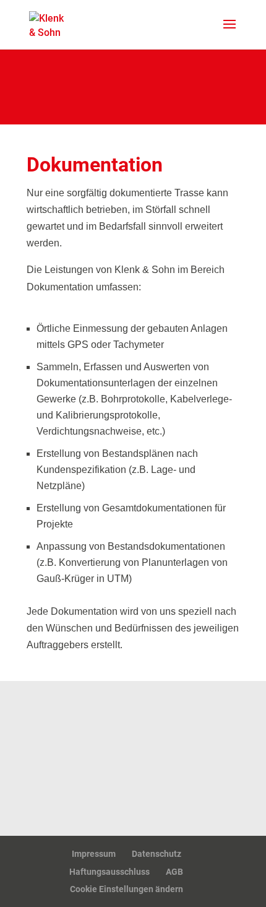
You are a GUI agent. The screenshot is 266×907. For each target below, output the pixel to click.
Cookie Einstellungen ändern (126, 889)
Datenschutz (156, 854)
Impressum (94, 854)
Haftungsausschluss (109, 872)
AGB (174, 872)
